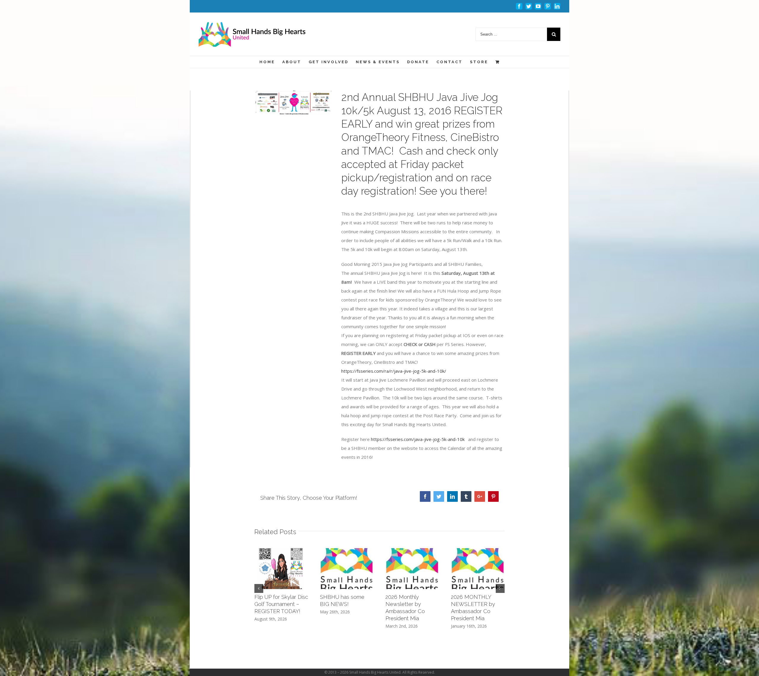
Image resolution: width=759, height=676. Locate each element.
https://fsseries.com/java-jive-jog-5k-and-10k (417, 439)
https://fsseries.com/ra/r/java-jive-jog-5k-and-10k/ (393, 371)
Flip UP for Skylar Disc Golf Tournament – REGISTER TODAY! (281, 604)
